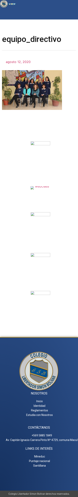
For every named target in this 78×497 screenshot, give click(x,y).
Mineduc (40, 236)
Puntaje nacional (40, 279)
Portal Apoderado (40, 315)
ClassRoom (40, 194)
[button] (72, 13)
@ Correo (40, 165)
